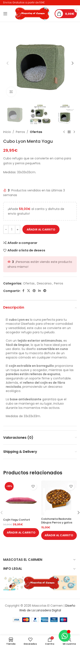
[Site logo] (32, 13)
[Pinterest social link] (34, 291)
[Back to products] (69, 131)
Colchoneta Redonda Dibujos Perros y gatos (56, 521)
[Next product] (74, 131)
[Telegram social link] (45, 291)
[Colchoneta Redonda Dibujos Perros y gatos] (59, 498)
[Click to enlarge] (11, 92)
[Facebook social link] (23, 291)
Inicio (7, 132)
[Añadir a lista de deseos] (33, 486)
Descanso (44, 283)
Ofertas (36, 132)
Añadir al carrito (41, 229)
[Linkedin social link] (39, 291)
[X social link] (28, 291)
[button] (7, 63)
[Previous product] (64, 131)
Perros (20, 132)
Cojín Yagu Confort (16, 520)
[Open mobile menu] (5, 13)
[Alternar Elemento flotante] (64, 636)
